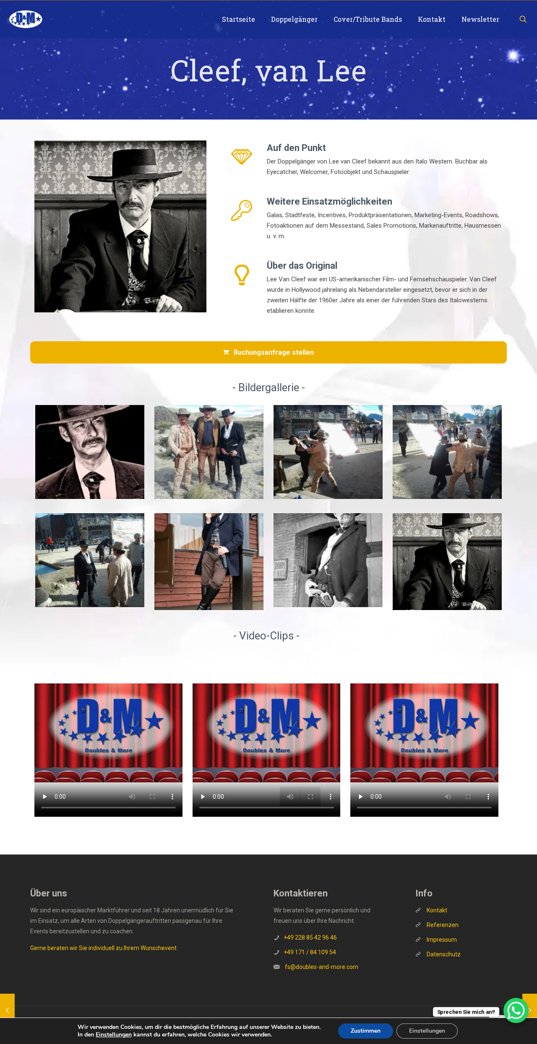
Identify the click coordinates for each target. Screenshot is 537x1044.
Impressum (442, 939)
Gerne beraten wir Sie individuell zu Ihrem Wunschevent (103, 948)
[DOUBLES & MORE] (25, 19)
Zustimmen (366, 1031)
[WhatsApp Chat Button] (516, 1010)
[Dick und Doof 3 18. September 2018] (7, 1010)
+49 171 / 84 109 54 (310, 952)
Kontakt (437, 910)
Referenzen (442, 925)
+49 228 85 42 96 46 (310, 937)
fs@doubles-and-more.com (321, 966)
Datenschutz (444, 954)
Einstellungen (114, 1035)
